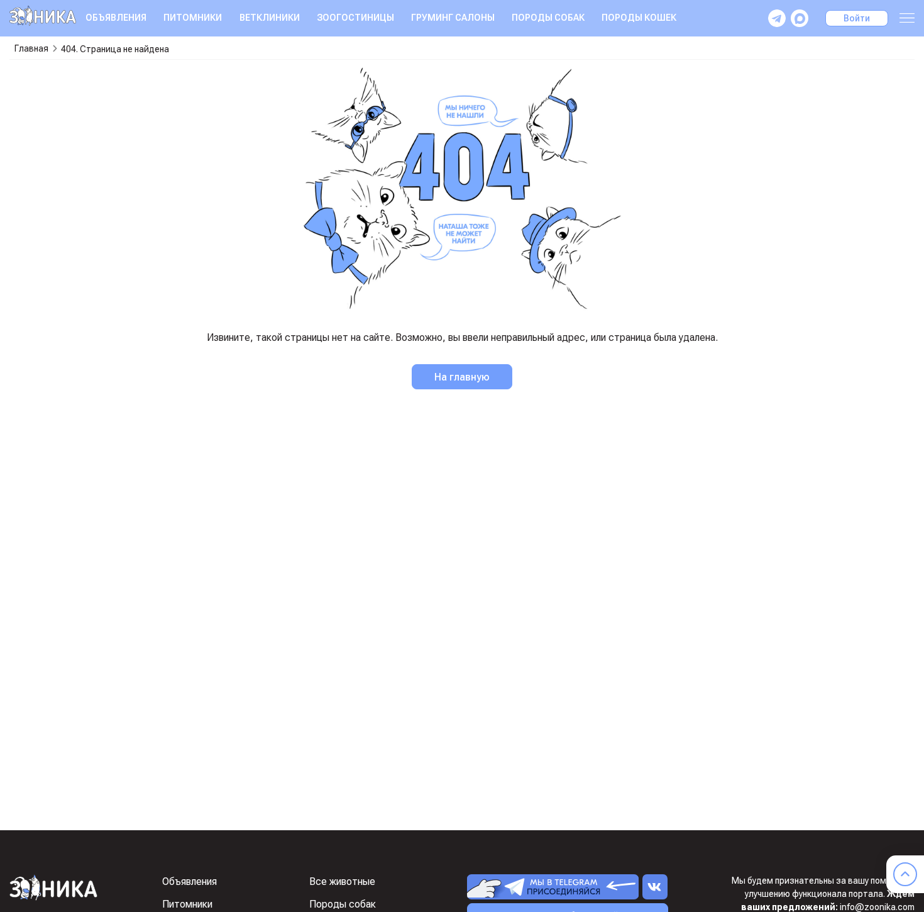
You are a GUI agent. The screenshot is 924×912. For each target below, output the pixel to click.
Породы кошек (639, 18)
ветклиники (269, 18)
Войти (857, 18)
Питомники (192, 18)
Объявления (115, 18)
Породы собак (548, 18)
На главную (462, 377)
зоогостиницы (355, 18)
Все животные (342, 881)
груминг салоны (453, 18)
